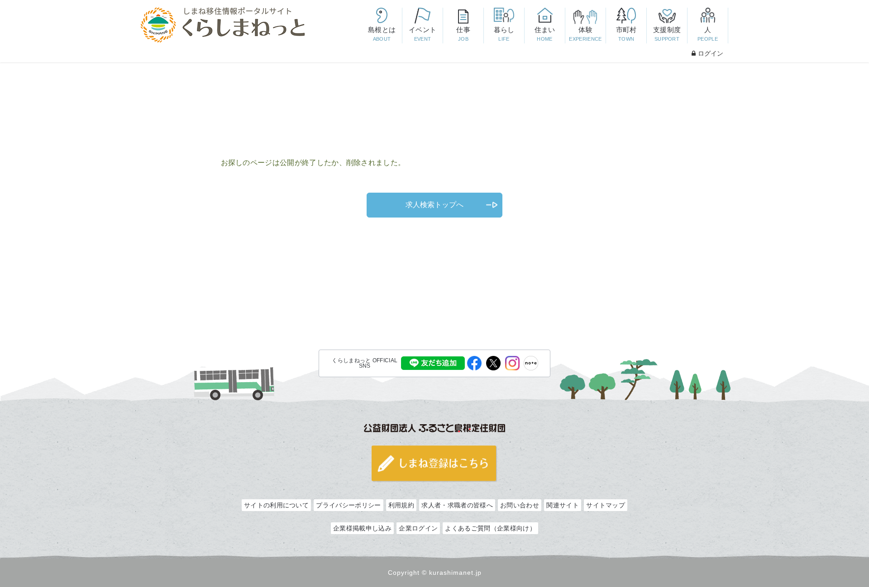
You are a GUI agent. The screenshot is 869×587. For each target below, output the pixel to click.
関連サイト (562, 505)
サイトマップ (605, 505)
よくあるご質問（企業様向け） (490, 528)
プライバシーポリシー (348, 505)
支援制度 (667, 34)
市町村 (626, 34)
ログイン (710, 53)
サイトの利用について (276, 505)
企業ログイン (418, 528)
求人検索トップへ (434, 204)
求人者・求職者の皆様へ (456, 505)
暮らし (504, 34)
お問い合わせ (519, 505)
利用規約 (401, 505)
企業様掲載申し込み (362, 528)
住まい (545, 34)
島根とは (382, 34)
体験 (585, 34)
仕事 (463, 34)
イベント (422, 34)
